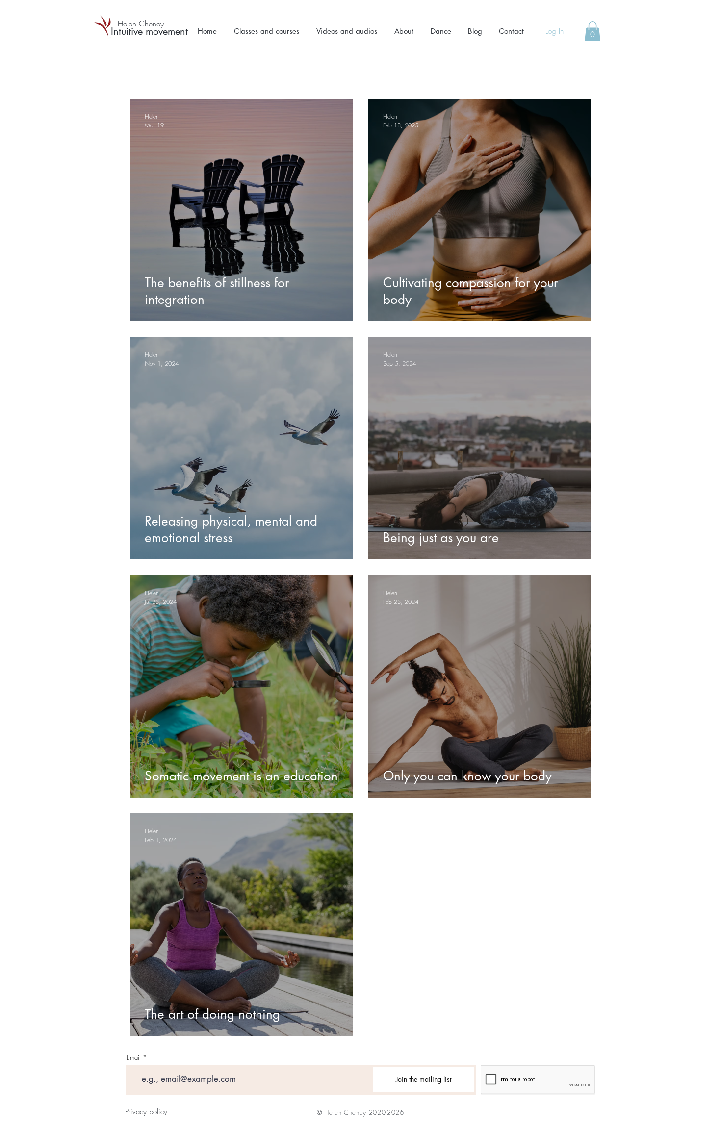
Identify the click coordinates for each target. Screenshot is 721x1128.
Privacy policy (146, 1112)
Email (134, 1057)
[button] (267, 31)
